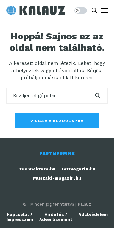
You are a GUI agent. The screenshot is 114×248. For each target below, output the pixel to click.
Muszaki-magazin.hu (57, 178)
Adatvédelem (93, 214)
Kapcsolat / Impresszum (19, 217)
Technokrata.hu (37, 169)
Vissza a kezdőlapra (57, 121)
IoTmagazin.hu (79, 169)
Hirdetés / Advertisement (55, 217)
